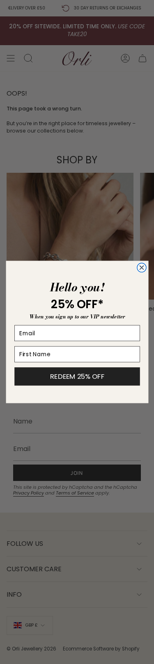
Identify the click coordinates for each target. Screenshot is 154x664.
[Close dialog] (141, 267)
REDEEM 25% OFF (77, 376)
